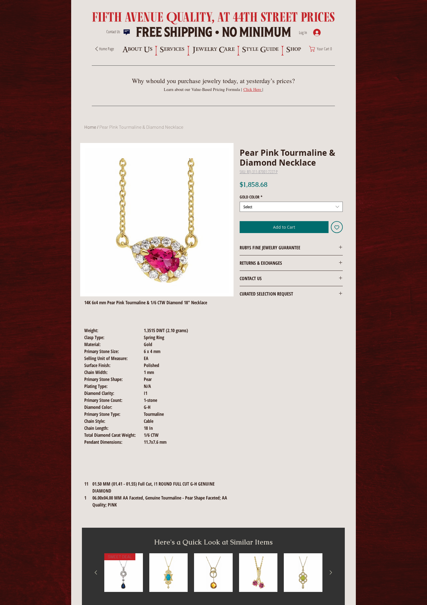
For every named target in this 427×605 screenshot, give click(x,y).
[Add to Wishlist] (337, 227)
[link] (322, 49)
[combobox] (291, 207)
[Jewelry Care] (213, 50)
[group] (213, 572)
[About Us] (137, 49)
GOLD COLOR (251, 196)
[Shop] (293, 49)
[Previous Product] (95, 572)
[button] (253, 89)
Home (90, 127)
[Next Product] (330, 572)
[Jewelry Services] (172, 49)
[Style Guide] (260, 49)
